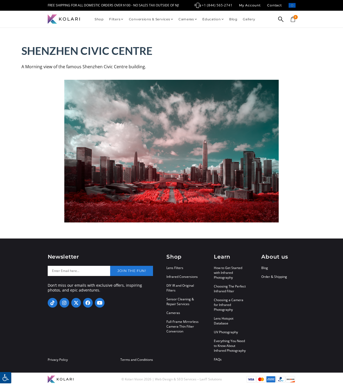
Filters (114, 19)
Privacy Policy (58, 360)
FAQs (218, 359)
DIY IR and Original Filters (180, 288)
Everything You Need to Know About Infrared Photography (230, 346)
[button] (5, 377)
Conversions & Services (149, 19)
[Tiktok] (52, 303)
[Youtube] (100, 303)
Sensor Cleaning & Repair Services (180, 301)
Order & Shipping (274, 276)
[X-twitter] (76, 303)
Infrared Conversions (182, 276)
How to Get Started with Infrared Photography (228, 273)
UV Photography (226, 332)
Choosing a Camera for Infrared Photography (228, 305)
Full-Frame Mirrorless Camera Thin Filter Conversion (182, 326)
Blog (233, 19)
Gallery (249, 19)
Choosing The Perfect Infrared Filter (230, 288)
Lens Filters (174, 268)
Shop (99, 19)
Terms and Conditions (136, 360)
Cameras (186, 19)
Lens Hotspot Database (223, 321)
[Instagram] (64, 303)
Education (211, 19)
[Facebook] (88, 303)
